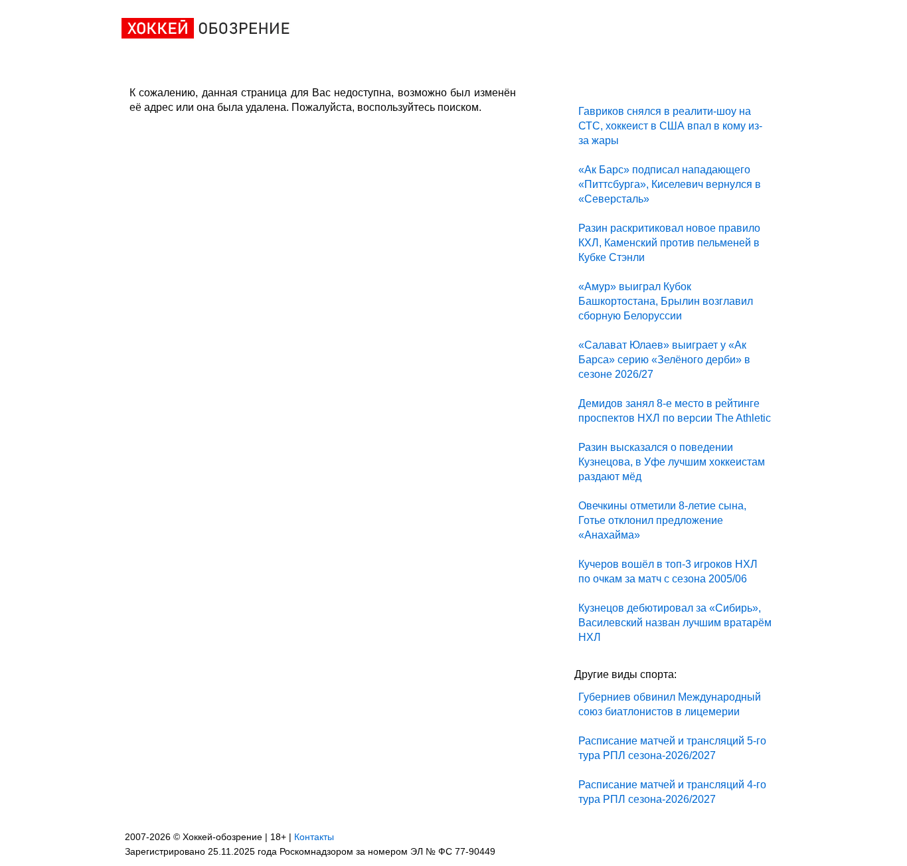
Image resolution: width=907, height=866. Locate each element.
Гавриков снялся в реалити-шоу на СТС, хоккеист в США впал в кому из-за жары (670, 126)
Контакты (314, 836)
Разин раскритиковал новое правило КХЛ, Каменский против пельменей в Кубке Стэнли (669, 242)
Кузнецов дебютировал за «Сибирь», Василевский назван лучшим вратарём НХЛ (675, 622)
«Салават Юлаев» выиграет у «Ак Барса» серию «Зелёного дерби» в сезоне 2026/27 (664, 359)
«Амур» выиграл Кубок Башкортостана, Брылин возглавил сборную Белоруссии (665, 301)
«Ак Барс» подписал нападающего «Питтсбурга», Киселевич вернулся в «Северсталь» (669, 184)
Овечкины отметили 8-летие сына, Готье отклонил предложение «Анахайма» (662, 520)
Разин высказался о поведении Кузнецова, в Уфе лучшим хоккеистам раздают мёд (671, 462)
